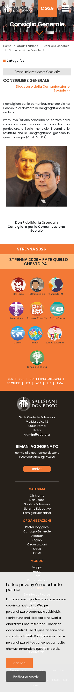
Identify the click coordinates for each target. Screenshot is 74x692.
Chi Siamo (37, 495)
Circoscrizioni (37, 544)
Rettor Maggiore (37, 527)
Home (7, 46)
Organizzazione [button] (37, 520)
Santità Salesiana (37, 504)
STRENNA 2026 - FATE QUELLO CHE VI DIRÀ (38, 262)
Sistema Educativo (37, 508)
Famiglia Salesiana (37, 513)
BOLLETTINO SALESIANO (45, 379)
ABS (38, 383)
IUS (49, 383)
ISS (28, 383)
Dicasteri (37, 536)
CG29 (47, 8)
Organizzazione (27, 46)
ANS (10, 379)
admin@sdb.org (37, 434)
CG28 (37, 549)
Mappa (37, 567)
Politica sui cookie (26, 676)
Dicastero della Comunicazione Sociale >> (43, 88)
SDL (21, 379)
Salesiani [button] (37, 489)
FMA (60, 383)
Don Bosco (37, 500)
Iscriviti (37, 468)
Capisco (19, 663)
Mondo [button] (37, 560)
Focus (37, 572)
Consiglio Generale (56, 46)
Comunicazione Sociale (25, 50)
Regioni (37, 540)
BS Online (13, 383)
